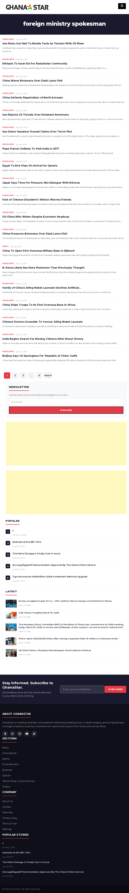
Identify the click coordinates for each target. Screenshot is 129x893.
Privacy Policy (10, 818)
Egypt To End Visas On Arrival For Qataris (29, 165)
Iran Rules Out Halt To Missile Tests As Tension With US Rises (43, 43)
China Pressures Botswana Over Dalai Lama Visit (34, 233)
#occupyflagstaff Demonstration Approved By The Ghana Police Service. (54, 565)
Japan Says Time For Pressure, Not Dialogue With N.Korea (41, 182)
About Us (7, 801)
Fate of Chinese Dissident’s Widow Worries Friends (36, 199)
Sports (5, 758)
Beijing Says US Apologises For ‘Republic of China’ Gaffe (39, 355)
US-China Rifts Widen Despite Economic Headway (35, 216)
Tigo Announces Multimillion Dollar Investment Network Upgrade (49, 576)
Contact (6, 807)
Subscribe (66, 410)
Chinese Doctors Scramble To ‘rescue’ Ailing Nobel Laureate (42, 321)
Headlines (8, 39)
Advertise (7, 812)
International (9, 753)
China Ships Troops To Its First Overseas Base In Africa (38, 304)
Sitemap (7, 829)
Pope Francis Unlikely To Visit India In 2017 (30, 148)
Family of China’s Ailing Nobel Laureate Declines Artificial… (41, 287)
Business (7, 770)
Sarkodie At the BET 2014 (26, 542)
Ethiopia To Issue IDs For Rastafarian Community (34, 63)
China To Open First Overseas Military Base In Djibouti (38, 250)
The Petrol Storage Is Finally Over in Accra (36, 553)
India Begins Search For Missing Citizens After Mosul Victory (42, 338)
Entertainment (10, 764)
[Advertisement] (66, 444)
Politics (6, 786)
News (5, 246)
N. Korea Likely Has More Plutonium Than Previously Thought (43, 267)
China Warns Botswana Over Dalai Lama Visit (32, 80)
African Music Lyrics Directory (18, 781)
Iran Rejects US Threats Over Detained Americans (35, 114)
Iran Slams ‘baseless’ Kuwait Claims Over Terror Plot (37, 131)
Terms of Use (9, 823)
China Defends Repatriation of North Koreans (32, 97)
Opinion (6, 775)
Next (47, 375)
